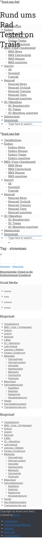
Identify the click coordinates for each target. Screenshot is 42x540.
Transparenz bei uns (15, 407)
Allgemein (5, 266)
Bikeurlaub (17, 266)
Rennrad (9, 80)
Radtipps (13, 391)
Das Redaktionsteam (15, 403)
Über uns (9, 532)
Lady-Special (10, 346)
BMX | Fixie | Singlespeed (19, 48)
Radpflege (13, 387)
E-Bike (7, 339)
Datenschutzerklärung (17, 525)
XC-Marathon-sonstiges (23, 113)
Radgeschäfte (15, 368)
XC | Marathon (13, 102)
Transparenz (11, 535)
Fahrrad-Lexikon (17, 362)
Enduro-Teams (17, 40)
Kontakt (8, 528)
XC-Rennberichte (19, 105)
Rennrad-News (17, 84)
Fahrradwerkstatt (13, 384)
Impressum (11, 120)
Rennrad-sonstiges (20, 98)
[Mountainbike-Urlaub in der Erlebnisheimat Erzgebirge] (7, 262)
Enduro (8, 29)
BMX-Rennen (16, 58)
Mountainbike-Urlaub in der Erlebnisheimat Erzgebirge (16, 273)
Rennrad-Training (19, 91)
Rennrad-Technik (19, 87)
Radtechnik (14, 394)
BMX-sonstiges (17, 62)
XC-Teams (14, 109)
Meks (17, 515)
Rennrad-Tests (17, 95)
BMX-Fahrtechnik (19, 55)
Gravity (9, 66)
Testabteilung (12, 26)
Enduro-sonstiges (19, 44)
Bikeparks (13, 371)
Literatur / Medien (14, 349)
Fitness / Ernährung (14, 352)
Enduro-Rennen (18, 37)
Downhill (14, 73)
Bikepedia (9, 355)
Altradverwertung (17, 397)
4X (10, 69)
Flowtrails (13, 378)
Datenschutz (12, 116)
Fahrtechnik (14, 375)
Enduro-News (16, 33)
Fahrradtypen (15, 359)
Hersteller (13, 365)
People (7, 400)
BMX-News (15, 51)
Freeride (13, 76)
